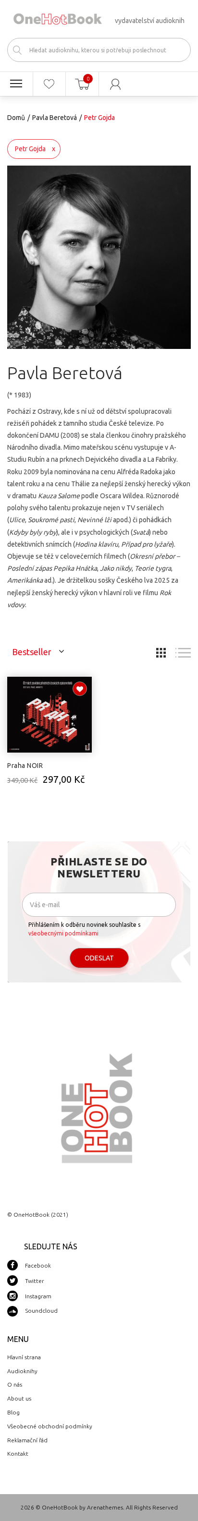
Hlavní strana (24, 1357)
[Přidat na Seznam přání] (80, 689)
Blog (13, 1412)
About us (19, 1398)
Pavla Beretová (54, 117)
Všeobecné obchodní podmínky (49, 1426)
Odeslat (99, 958)
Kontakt (17, 1453)
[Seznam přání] (49, 84)
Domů (16, 117)
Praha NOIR (25, 765)
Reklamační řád (27, 1440)
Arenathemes (105, 1507)
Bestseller (31, 652)
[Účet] (115, 84)
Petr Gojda (30, 149)
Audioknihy (22, 1371)
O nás (14, 1384)
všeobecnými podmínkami (63, 933)
